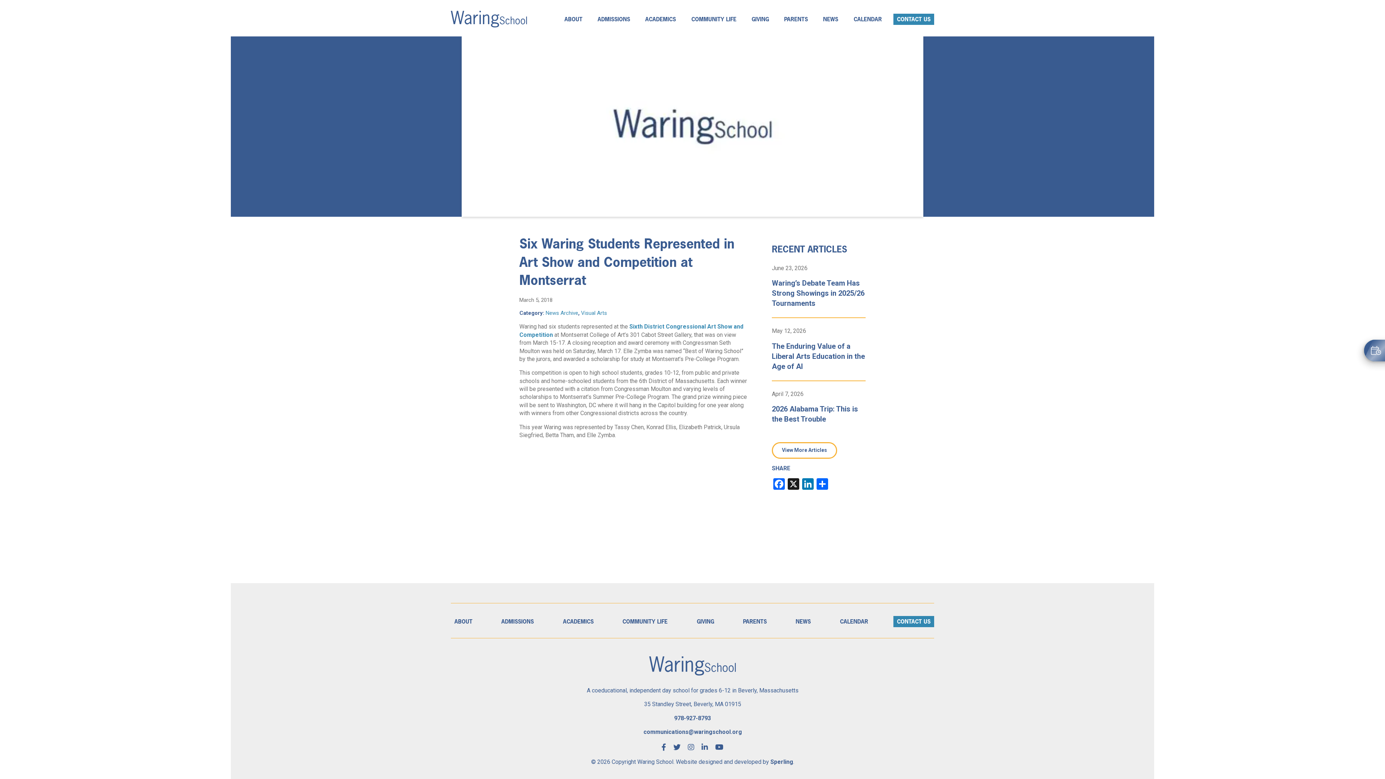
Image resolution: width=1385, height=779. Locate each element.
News (830, 19)
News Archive (562, 313)
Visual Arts (594, 313)
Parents (796, 19)
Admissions (614, 19)
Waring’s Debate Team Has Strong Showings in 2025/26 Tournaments (818, 293)
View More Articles (804, 450)
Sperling (781, 761)
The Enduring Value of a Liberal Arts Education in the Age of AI (818, 356)
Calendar (868, 19)
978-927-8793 (692, 718)
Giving (760, 19)
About (573, 19)
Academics (660, 19)
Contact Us (914, 19)
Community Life (714, 19)
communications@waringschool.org (692, 732)
